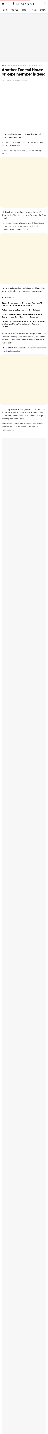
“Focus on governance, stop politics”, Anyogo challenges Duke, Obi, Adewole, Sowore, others (23, 323)
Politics (14, 10)
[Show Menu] (3, 3)
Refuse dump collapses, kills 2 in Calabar (21, 310)
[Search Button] (45, 3)
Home (4, 10)
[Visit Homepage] (24, 3)
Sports (43, 10)
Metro (33, 10)
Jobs (24, 10)
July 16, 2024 (6, 81)
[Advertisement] (24, 37)
